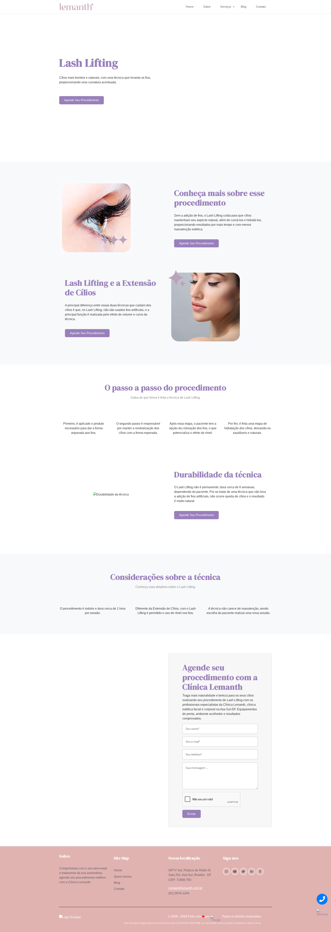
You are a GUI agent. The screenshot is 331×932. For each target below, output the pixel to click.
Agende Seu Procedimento (81, 100)
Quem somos (123, 876)
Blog (243, 6)
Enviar (191, 813)
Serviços (225, 6)
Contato (261, 6)
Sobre (207, 6)
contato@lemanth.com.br (185, 888)
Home (189, 6)
